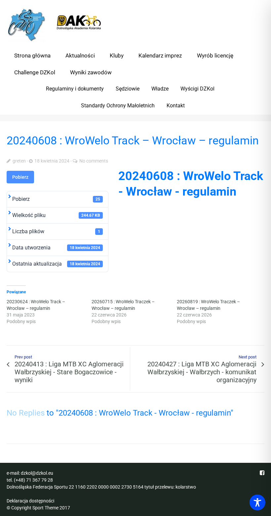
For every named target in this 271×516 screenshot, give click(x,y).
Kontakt (176, 105)
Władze (160, 89)
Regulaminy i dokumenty (75, 89)
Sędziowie (127, 89)
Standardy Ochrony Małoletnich (118, 105)
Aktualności (80, 55)
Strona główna (32, 55)
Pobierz (20, 177)
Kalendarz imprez (160, 55)
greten (19, 161)
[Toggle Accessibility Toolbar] (257, 502)
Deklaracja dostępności (30, 500)
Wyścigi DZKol (197, 89)
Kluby (117, 55)
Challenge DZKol (34, 72)
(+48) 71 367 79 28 (33, 480)
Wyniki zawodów (91, 72)
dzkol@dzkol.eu (37, 473)
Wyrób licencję (215, 55)
